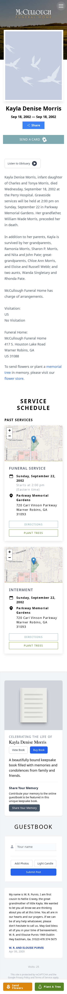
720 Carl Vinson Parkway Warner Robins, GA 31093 (36, 509)
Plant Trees (33, 533)
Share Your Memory (24, 808)
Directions (33, 524)
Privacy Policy (23, 977)
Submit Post (33, 872)
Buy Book (38, 750)
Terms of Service (43, 977)
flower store (13, 378)
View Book (18, 750)
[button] (33, 439)
